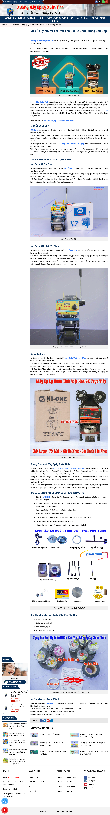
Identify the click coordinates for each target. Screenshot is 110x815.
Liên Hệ (33, 791)
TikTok (90, 788)
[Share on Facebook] (41, 720)
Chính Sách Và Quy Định (67, 777)
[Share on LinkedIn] (51, 720)
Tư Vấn (32, 787)
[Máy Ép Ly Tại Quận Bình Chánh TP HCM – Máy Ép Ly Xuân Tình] (74, 737)
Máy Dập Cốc (58, 468)
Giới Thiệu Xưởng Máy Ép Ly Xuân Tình (53, 18)
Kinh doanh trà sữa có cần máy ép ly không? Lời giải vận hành (18, 752)
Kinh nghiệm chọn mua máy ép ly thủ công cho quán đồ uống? (17, 761)
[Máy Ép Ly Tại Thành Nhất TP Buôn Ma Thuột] (34, 754)
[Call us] (103, 1)
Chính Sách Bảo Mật (65, 782)
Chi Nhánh (85, 18)
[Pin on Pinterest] (48, 720)
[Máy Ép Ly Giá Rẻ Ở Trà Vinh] (34, 737)
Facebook (91, 777)
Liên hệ (55, 21)
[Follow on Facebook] (96, 1)
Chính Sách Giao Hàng (66, 787)
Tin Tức (95, 18)
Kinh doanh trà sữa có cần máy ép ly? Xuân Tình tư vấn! (18, 726)
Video (102, 18)
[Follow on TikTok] (99, 1)
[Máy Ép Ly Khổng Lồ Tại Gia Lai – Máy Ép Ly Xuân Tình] (34, 745)
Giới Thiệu (34, 777)
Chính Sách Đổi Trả (65, 791)
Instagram (92, 781)
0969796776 (15, 682)
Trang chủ (11, 18)
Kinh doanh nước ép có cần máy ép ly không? (16, 734)
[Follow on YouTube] (106, 1)
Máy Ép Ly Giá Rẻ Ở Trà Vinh (50, 734)
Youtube (91, 784)
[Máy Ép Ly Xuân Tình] (38, 10)
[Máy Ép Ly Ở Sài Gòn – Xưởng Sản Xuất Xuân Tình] (74, 745)
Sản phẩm (75, 18)
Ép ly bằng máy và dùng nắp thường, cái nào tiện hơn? (17, 742)
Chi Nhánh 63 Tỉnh (37, 782)
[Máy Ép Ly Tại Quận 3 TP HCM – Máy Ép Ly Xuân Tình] (74, 754)
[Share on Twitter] (44, 720)
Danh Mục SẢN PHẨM (26, 18)
